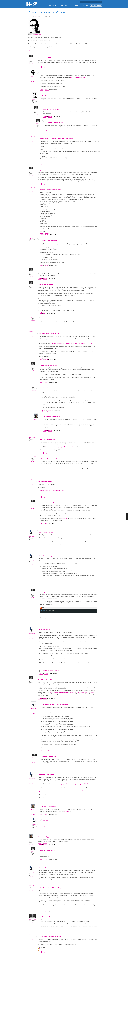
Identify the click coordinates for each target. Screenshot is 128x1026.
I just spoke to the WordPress (54, 122)
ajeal (30, 934)
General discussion (36, 34)
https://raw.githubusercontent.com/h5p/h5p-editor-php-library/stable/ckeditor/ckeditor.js (71, 692)
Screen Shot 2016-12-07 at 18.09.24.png (50, 672)
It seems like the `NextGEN (46, 284)
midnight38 (32, 437)
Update (43, 95)
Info (41, 73)
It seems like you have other (49, 459)
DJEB (35, 16)
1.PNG (40, 950)
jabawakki (31, 331)
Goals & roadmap (75, 5)
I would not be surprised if (49, 756)
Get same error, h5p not (45, 481)
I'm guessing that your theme (47, 170)
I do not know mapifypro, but (48, 365)
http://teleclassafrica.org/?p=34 (78, 77)
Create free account (96, 5)
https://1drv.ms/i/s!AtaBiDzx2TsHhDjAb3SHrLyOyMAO (51, 490)
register (34, 49)
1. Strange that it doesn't (45, 679)
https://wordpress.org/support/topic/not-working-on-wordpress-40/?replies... (70, 784)
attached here (64, 518)
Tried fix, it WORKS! (47, 319)
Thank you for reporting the (51, 109)
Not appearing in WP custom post (49, 333)
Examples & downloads (53, 5)
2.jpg (40, 948)
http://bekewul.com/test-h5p (52, 447)
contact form (67, 811)
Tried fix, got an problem (47, 439)
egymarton (32, 136)
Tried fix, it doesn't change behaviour (51, 189)
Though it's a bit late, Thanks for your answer (55, 704)
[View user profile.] (34, 32)
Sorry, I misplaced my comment (48, 556)
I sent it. (45, 820)
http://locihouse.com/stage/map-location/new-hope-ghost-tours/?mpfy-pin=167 (72, 343)
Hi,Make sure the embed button (50, 917)
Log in (87, 5)
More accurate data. (45, 629)
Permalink (31, 63)
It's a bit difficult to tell (47, 503)
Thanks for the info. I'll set (46, 271)
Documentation (65, 5)
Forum (82, 5)
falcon (35, 419)
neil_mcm (31, 885)
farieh (30, 479)
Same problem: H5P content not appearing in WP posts (56, 138)
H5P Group (33, 456)
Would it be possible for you (48, 806)
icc (29, 170)
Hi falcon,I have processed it (48, 850)
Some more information (46, 774)
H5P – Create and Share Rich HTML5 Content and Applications (31, 4)
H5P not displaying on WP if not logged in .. (52, 888)
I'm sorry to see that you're (48, 592)
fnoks (30, 58)
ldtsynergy (32, 536)
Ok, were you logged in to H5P (47, 837)
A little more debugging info (48, 240)
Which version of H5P (44, 58)
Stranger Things (44, 868)
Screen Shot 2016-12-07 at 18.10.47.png (50, 670)
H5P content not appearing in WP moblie (50, 936)
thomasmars (32, 919)
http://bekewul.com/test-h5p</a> (68, 447)
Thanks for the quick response (51, 388)
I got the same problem (46, 532)
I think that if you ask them (51, 416)
